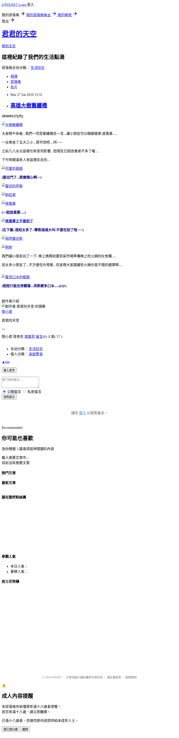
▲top (6, 362)
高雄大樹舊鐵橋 (28, 105)
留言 (39, 336)
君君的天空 (19, 34)
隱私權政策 (114, 677)
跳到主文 (9, 46)
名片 (13, 87)
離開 (25, 729)
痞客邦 (29, 336)
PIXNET (57, 677)
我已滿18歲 (10, 729)
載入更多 (9, 370)
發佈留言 (9, 397)
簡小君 (7, 312)
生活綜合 (38, 68)
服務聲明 (131, 677)
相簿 (13, 76)
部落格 (15, 82)
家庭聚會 (36, 354)
